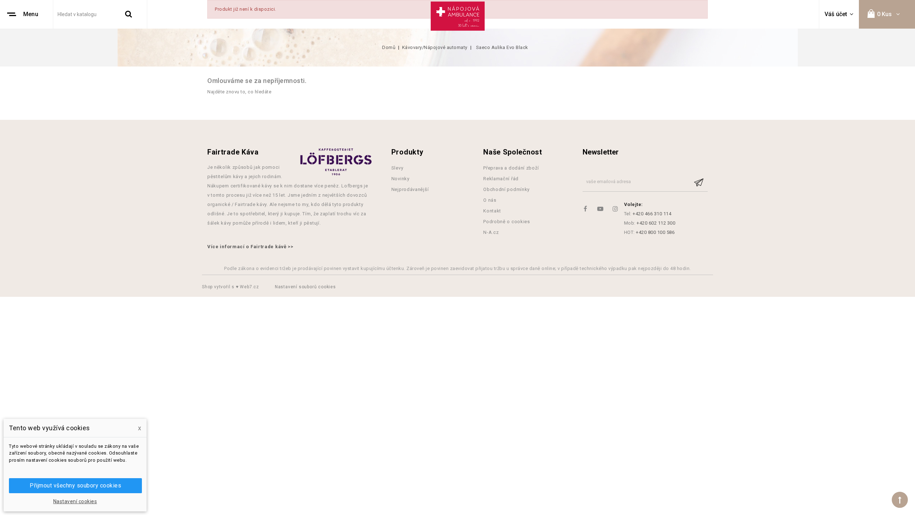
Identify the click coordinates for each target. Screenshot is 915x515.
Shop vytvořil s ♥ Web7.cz (231, 286)
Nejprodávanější (410, 189)
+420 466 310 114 (652, 213)
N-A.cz (491, 232)
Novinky (400, 178)
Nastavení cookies (75, 501)
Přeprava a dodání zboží (511, 168)
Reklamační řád (501, 178)
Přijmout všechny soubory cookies (75, 485)
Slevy (397, 168)
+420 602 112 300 (656, 223)
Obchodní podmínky (506, 189)
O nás (489, 200)
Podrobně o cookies (506, 221)
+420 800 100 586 (655, 232)
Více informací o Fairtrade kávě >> (250, 246)
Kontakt (492, 211)
